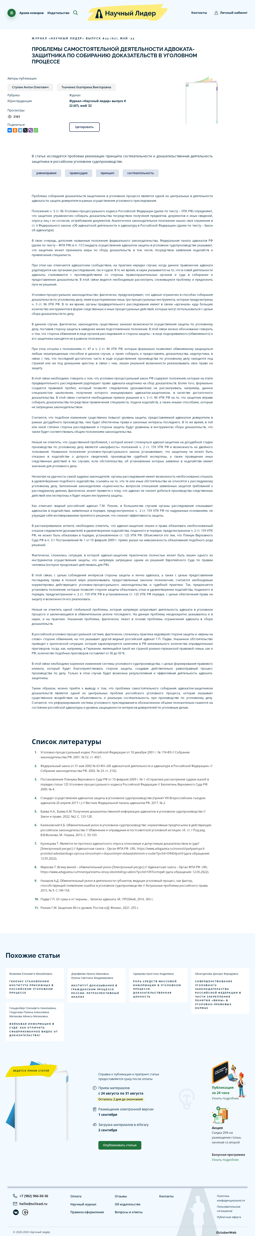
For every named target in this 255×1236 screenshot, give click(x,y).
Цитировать (84, 127)
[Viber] (30, 130)
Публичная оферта (229, 1217)
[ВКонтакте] (9, 130)
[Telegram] (20, 130)
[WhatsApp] (36, 130)
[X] (25, 130)
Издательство (58, 13)
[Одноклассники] (15, 130)
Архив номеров (31, 13)
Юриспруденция (19, 101)
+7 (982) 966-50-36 (33, 1196)
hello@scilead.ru (33, 1203)
